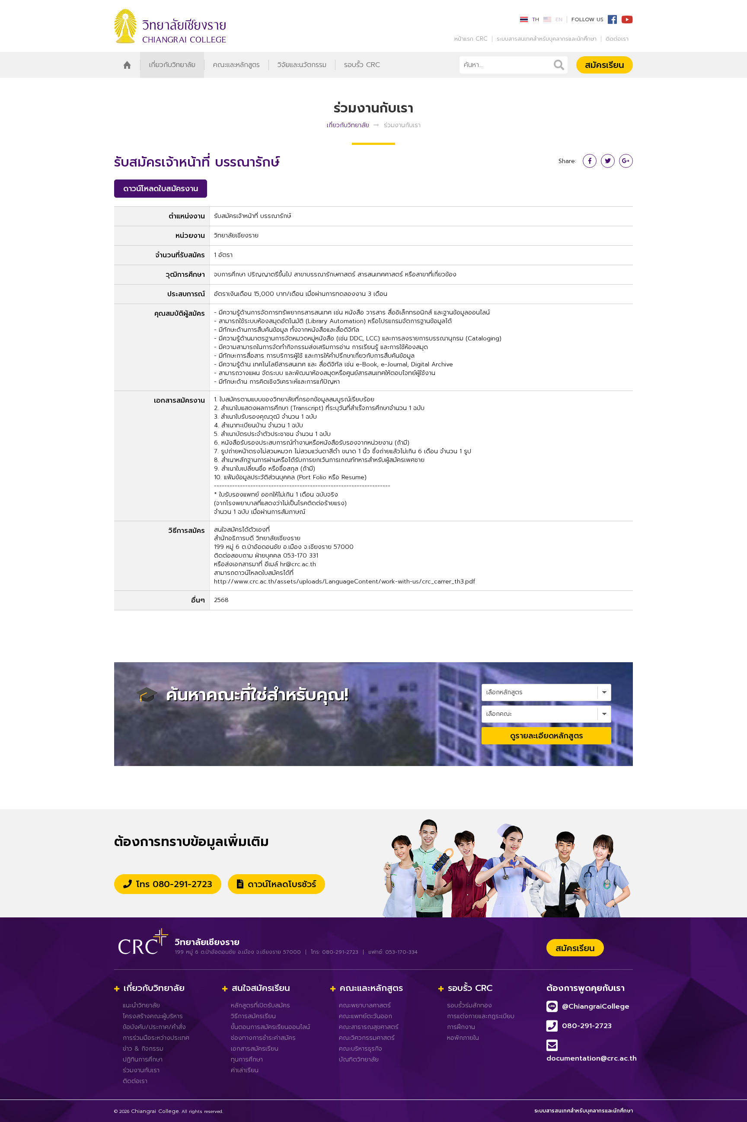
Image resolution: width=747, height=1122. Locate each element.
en (558, 19)
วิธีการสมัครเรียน (253, 1016)
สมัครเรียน (604, 64)
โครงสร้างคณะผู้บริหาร (153, 1016)
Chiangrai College (155, 1111)
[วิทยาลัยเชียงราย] (143, 938)
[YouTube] (625, 20)
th (535, 19)
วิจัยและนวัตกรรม (302, 65)
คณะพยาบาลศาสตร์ (365, 1005)
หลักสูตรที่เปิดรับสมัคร (260, 1005)
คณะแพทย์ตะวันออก (365, 1016)
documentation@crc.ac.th (591, 1058)
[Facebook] (610, 20)
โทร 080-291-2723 (174, 884)
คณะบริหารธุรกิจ (360, 1048)
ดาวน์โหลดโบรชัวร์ (282, 884)
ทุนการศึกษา (247, 1059)
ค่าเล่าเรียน (245, 1070)
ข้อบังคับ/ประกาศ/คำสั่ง (154, 1027)
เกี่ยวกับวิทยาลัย (172, 65)
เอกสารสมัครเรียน (254, 1048)
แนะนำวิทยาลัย (141, 1005)
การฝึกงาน (461, 1027)
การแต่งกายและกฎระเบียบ (480, 1016)
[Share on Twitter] (608, 161)
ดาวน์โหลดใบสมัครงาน (160, 189)
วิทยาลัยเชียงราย (200, 26)
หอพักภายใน (463, 1037)
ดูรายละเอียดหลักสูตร (546, 736)
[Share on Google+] (626, 161)
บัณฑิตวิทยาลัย (359, 1059)
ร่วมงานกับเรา (141, 1070)
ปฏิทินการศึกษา (143, 1059)
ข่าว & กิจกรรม (143, 1048)
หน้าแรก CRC (471, 39)
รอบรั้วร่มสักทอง (469, 1005)
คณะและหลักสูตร (236, 65)
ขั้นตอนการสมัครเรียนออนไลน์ (270, 1027)
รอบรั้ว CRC (362, 65)
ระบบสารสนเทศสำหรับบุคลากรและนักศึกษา (547, 39)
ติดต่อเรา (617, 39)
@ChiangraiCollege (595, 1006)
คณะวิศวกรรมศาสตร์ (367, 1037)
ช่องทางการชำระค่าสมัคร (263, 1037)
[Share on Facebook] (590, 161)
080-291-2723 (587, 1026)
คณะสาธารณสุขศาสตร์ (369, 1027)
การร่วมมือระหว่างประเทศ (156, 1037)
